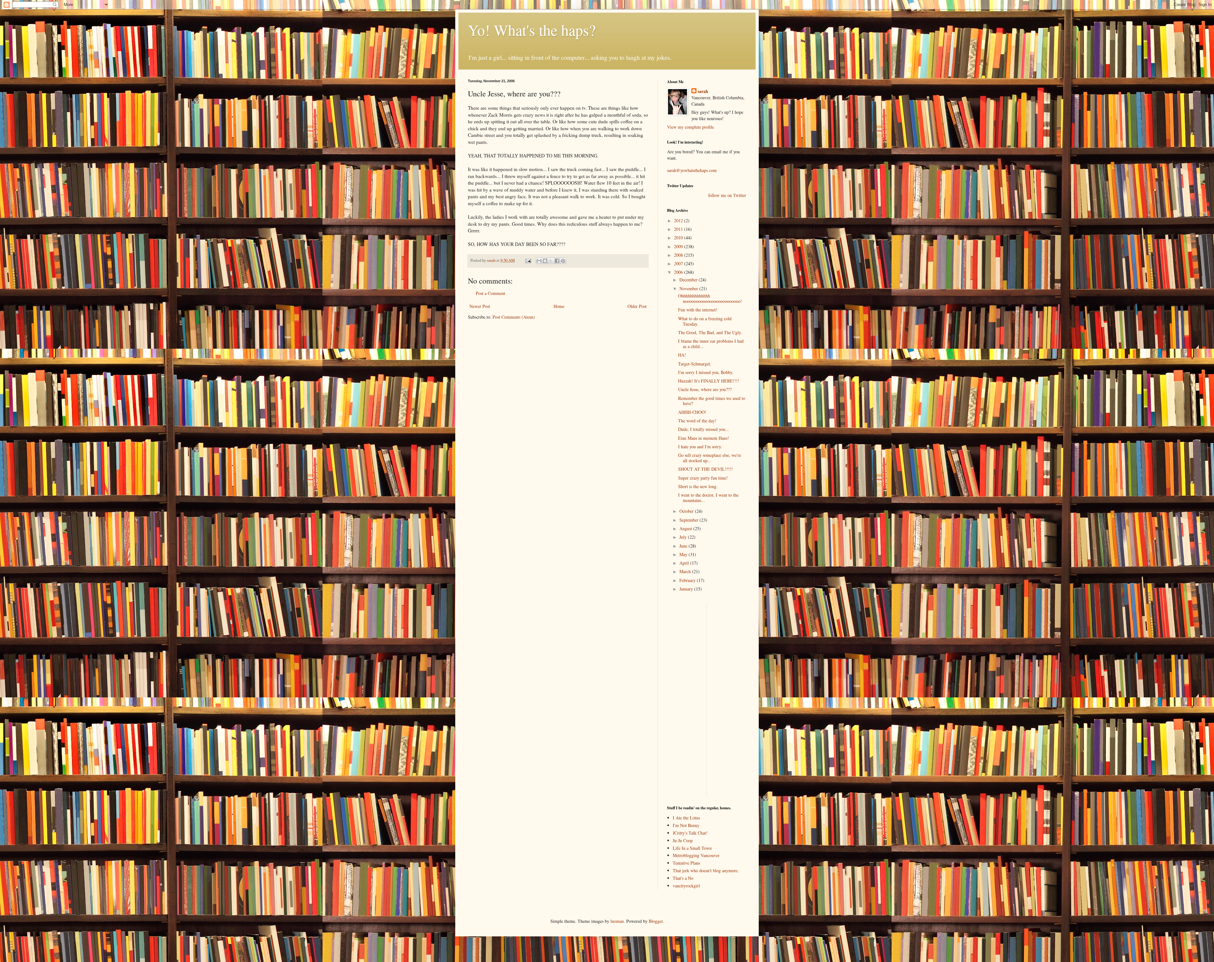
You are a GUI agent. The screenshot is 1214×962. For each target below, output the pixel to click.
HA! (682, 355)
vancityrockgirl (686, 886)
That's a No (683, 878)
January (686, 589)
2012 (679, 221)
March (685, 571)
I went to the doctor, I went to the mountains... (708, 497)
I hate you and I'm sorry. (700, 447)
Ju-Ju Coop (683, 840)
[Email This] (539, 261)
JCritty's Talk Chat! (690, 833)
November (689, 288)
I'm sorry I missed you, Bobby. (705, 372)
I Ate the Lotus (686, 818)
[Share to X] (551, 261)
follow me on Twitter (727, 195)
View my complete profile (690, 127)
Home (559, 306)
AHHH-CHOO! (692, 412)
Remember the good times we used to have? (711, 401)
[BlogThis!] (545, 261)
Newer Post (479, 306)
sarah (491, 260)
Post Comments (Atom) (514, 317)
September (689, 520)
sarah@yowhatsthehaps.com (692, 170)
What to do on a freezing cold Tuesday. (705, 321)
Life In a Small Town (692, 848)
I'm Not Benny (686, 825)
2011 (679, 229)
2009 (679, 246)
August (686, 528)
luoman (617, 921)
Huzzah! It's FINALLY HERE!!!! (708, 381)
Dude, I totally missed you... (703, 429)
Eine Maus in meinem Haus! (703, 438)
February (688, 580)
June (684, 546)
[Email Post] (528, 260)
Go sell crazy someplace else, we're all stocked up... (709, 457)
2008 (679, 255)
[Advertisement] (686, 699)
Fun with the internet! (697, 310)
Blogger (656, 921)
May (684, 554)
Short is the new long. (698, 486)
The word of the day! (697, 421)
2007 (679, 263)
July (683, 537)
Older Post (637, 306)
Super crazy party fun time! (703, 478)
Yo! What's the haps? (532, 30)
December (689, 280)
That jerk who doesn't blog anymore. (706, 870)
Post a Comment (490, 293)
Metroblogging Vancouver (696, 855)
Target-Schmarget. (694, 364)
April (684, 563)
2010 (679, 238)
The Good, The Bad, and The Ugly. (710, 332)
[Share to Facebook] (557, 261)
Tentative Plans (686, 863)
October (687, 511)
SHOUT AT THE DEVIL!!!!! (705, 469)
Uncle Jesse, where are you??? (705, 389)
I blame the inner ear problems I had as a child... (711, 343)
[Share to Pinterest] (563, 261)
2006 (679, 272)
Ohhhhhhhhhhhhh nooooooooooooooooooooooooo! (710, 298)
